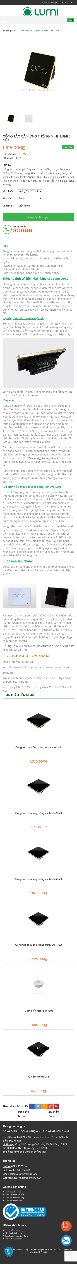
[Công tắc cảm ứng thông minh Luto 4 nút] (38, 920)
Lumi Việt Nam (25, 154)
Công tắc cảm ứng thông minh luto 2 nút (38, 813)
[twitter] (38, 1106)
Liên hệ (51, 1116)
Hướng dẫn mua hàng (14, 1230)
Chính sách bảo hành (13, 1200)
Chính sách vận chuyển (14, 1194)
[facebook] (32, 1106)
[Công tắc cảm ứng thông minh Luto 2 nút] (38, 788)
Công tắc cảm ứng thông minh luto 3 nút (38, 879)
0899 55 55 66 (19, 1166)
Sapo (45, 1252)
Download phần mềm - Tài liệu (17, 1236)
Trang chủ (23, 1111)
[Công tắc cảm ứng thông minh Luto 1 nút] (38, 722)
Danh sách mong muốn (51, 2)
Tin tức (21, 1116)
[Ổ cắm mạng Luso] (38, 1052)
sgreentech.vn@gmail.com (23, 1174)
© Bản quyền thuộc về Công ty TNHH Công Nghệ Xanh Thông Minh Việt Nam (38, 1249)
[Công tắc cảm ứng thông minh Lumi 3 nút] (10, 119)
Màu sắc (7, 198)
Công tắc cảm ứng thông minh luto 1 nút (38, 747)
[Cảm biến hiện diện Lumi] (38, 986)
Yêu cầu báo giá (38, 217)
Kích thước (8, 191)
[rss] (44, 1106)
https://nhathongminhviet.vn (26, 1177)
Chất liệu (7, 205)
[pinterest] (56, 1106)
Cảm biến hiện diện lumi (39, 1010)
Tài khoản (68, 2)
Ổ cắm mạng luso (38, 1076)
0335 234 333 (23, 1170)
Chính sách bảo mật (13, 1192)
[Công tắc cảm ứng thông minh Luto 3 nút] (38, 854)
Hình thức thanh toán (13, 1239)
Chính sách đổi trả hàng (14, 1197)
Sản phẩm (53, 1111)
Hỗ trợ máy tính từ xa (13, 1233)
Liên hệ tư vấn (22, 229)
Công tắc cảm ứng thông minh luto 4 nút (38, 944)
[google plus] (50, 1106)
